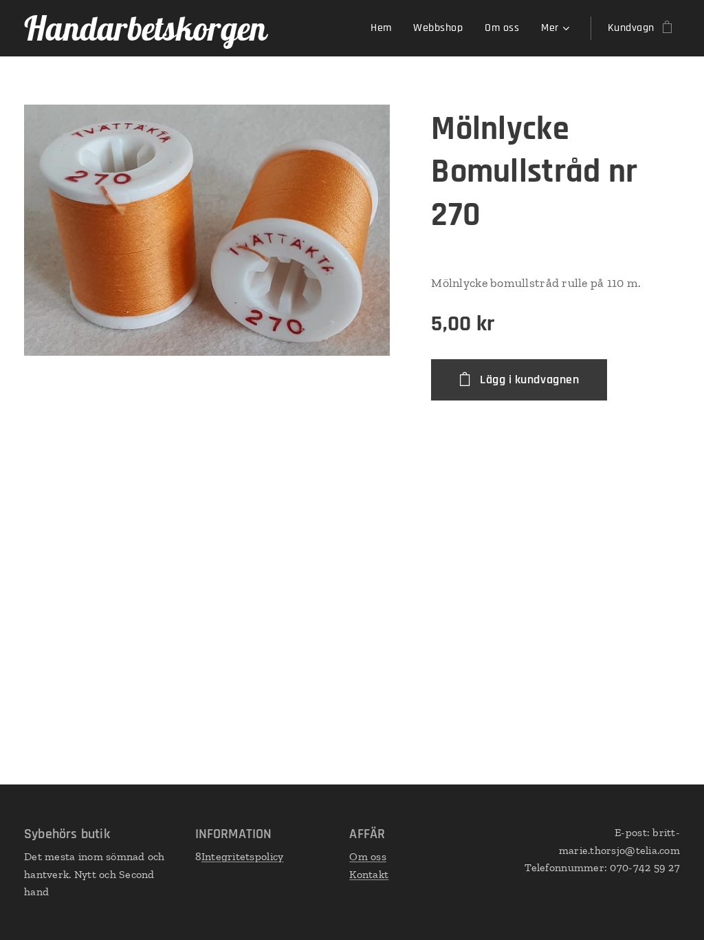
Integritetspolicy (242, 856)
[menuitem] (384, 28)
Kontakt (368, 874)
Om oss (367, 856)
